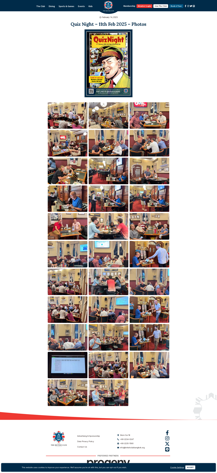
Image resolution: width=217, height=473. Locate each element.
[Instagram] (188, 6)
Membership (129, 6)
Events (81, 6)
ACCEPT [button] (190, 467)
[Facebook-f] (185, 6)
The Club (40, 6)
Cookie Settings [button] (177, 467)
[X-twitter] (167, 443)
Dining (52, 6)
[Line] (194, 6)
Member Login (144, 6)
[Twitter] (191, 6)
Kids (91, 6)
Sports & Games (66, 6)
